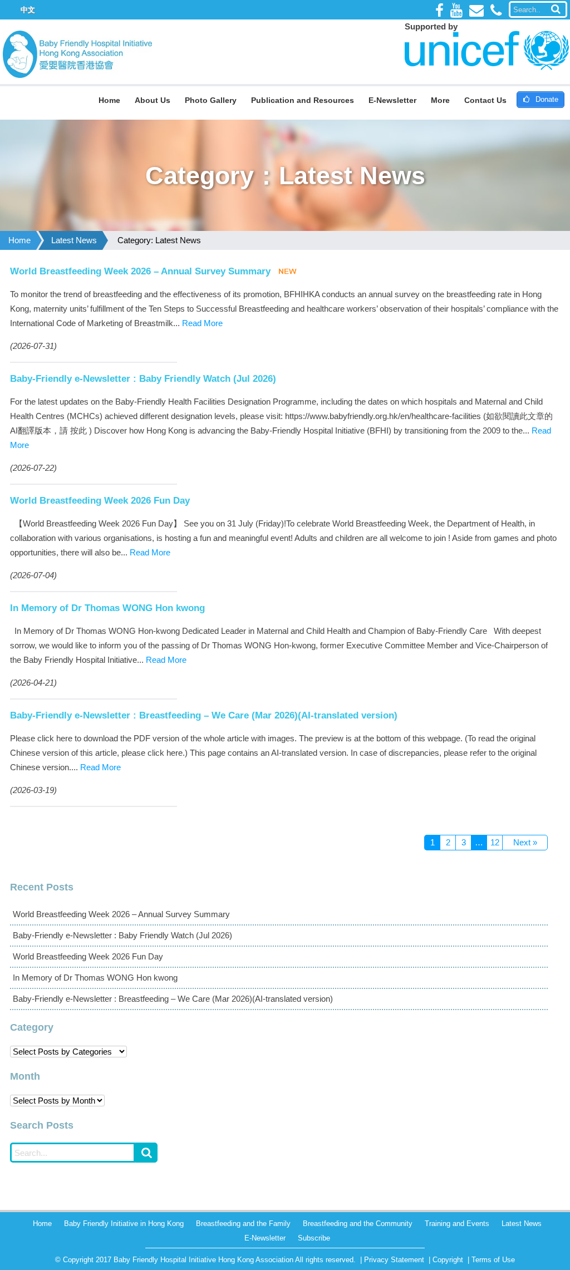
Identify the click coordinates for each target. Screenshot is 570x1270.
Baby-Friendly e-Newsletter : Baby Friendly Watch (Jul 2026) (143, 378)
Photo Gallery (211, 100)
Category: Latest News (159, 240)
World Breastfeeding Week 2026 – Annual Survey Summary (140, 271)
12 (494, 842)
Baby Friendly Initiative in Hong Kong (124, 1223)
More (440, 100)
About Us (152, 100)
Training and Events (457, 1223)
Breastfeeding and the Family (243, 1223)
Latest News (74, 240)
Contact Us (485, 100)
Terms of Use (493, 1260)
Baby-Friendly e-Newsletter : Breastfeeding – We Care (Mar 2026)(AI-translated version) (203, 715)
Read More (202, 323)
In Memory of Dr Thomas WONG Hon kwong (107, 608)
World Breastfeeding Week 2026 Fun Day (100, 500)
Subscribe (314, 1238)
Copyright (448, 1260)
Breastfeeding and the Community (357, 1223)
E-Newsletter (392, 100)
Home (109, 100)
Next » (525, 842)
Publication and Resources (302, 100)
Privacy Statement (394, 1260)
